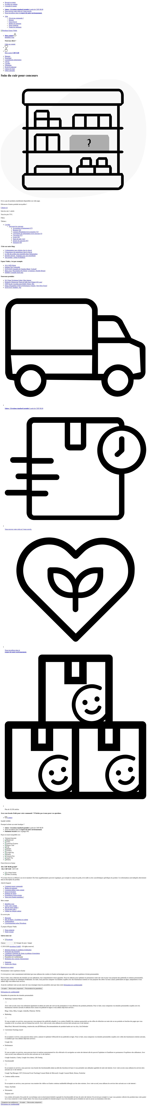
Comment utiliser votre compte (14, 890)
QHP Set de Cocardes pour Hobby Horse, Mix (19, 284)
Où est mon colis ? (10, 909)
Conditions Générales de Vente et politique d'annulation (22, 953)
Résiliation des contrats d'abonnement (16, 959)
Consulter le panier (11, 6)
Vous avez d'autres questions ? (14, 897)
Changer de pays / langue (24, 943)
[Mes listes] (6, 47)
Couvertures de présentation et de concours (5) (27, 233)
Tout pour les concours (16, 226)
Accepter (4, 988)
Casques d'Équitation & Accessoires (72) (25, 232)
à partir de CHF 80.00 (24, 9)
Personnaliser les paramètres (33, 988)
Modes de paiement (15, 23)
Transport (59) (17, 242)
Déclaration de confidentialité (73, 985)
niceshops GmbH (15, 946)
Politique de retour (10, 893)
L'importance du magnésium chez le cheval (18, 252)
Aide (6, 16)
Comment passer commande (14, 886)
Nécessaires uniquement (16, 988)
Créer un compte (10, 44)
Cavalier (7, 224)
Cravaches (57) (17, 235)
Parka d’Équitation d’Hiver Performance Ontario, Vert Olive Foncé (26, 286)
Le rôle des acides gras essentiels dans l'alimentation (21, 254)
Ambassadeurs (9, 921)
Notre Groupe (9, 932)
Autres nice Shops (10, 964)
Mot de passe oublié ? (11, 907)
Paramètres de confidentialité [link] (14, 957)
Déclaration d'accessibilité (13, 955)
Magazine (8, 918)
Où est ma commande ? (16, 18)
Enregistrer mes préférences (10, 1102)
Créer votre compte (11, 906)
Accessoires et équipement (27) (22, 228)
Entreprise (8, 962)
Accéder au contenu (11, 4)
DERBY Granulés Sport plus (14, 272)
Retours (11, 20)
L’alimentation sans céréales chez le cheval (18, 250)
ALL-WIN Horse (10, 265)
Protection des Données (12, 951)
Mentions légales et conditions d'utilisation (18, 950)
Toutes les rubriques (15, 27)
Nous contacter (13, 25)
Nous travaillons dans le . (23, 13)
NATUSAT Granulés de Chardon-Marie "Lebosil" (21, 269)
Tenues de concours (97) (20, 241)
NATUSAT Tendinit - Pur (13, 287)
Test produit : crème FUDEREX (15, 257)
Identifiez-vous (9, 37)
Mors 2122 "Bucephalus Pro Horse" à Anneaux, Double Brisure (25, 271)
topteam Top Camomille (12, 267)
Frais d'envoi (13, 22)
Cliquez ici (4, 208)
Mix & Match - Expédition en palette (16, 919)
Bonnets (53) (17, 230)
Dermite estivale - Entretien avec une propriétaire (20, 256)
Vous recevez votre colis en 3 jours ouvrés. (18, 11)
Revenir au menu (10, 2)
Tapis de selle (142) (19, 239)
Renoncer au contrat (7, 967)
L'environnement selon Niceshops (15, 923)
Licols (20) (16, 237)
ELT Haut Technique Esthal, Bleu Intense (18, 280)
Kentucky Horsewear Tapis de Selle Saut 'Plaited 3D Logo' (23, 282)
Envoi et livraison (10, 892)
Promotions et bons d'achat (13, 895)
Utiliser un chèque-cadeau (13, 911)
